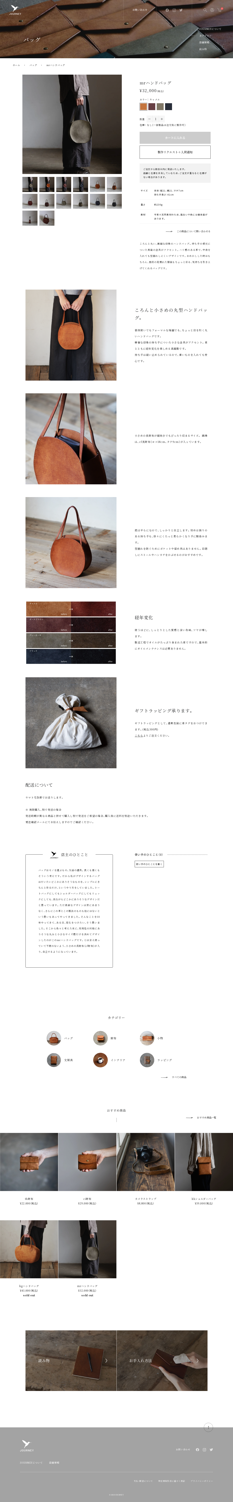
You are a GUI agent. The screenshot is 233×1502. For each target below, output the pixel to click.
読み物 (203, 49)
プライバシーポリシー (202, 1480)
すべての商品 (179, 1077)
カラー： (144, 99)
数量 (142, 119)
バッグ (33, 65)
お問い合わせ (140, 9)
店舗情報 (204, 42)
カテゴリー (205, 35)
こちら (139, 735)
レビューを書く (149, 863)
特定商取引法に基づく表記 (171, 1480)
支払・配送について (143, 1480)
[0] (219, 10)
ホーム (16, 65)
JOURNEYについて (210, 29)
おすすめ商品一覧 (206, 1117)
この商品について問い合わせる (194, 231)
